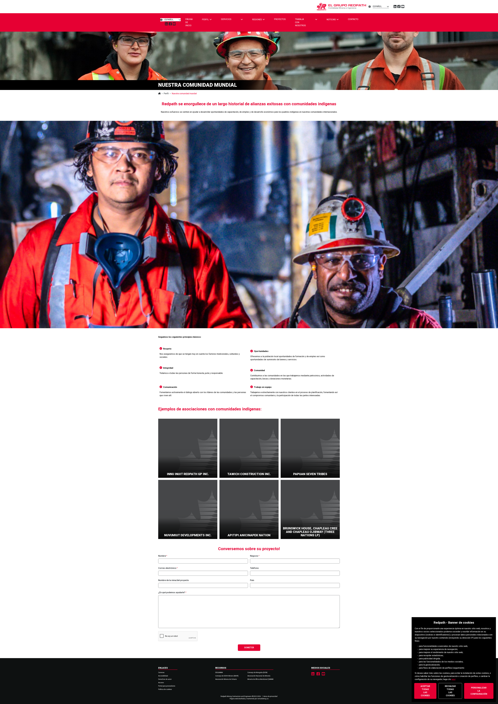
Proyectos (280, 19)
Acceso (161, 683)
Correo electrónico (167, 568)
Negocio (254, 556)
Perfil (166, 93)
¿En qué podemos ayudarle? (171, 592)
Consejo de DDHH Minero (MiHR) (226, 676)
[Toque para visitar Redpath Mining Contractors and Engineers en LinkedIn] (312, 674)
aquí (453, 679)
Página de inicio (189, 22)
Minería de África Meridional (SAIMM (260, 679)
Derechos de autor (165, 679)
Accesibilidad (163, 676)
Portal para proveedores (166, 686)
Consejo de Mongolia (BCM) (257, 672)
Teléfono (254, 568)
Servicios (226, 19)
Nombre (162, 556)
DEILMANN (219, 672)
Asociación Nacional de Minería (258, 676)
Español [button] (377, 6)
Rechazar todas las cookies (450, 691)
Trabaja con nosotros (300, 22)
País (252, 580)
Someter (249, 647)
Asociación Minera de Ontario (226, 679)
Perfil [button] (205, 19)
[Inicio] (159, 93)
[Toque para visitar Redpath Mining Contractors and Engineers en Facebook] (318, 674)
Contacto (353, 19)
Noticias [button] (331, 19)
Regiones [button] (257, 19)
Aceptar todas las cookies (425, 691)
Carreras (161, 672)
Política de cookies (165, 689)
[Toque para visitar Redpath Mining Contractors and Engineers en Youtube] (323, 674)
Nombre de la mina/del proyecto (173, 580)
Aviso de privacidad (270, 696)
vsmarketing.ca (262, 699)
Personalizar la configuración (479, 691)
